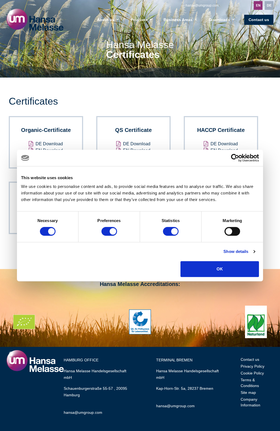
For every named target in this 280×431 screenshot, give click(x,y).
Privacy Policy (252, 366)
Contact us (259, 19)
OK (220, 269)
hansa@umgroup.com (202, 5)
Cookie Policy (252, 373)
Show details (235, 251)
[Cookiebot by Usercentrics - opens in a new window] (235, 158)
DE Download (49, 143)
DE (269, 5)
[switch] (109, 231)
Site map (248, 392)
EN (258, 5)
